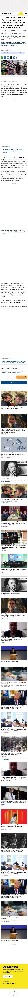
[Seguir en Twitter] (3, 983)
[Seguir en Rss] (15, 983)
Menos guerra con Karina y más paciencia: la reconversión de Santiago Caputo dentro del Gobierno (13, 547)
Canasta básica (9, 371)
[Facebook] (5, 57)
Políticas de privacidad (14, 993)
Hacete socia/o (20, 13)
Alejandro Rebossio (5, 574)
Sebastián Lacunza (5, 410)
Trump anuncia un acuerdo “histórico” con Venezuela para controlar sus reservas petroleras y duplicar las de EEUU (13, 707)
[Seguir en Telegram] (8, 983)
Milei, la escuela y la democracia (10, 661)
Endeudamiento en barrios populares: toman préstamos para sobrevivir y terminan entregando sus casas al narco (13, 753)
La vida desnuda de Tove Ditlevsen (10, 477)
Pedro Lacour (4, 550)
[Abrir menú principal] (26, 13)
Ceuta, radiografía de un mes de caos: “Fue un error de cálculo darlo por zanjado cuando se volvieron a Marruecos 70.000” (14, 729)
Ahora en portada (5, 481)
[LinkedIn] (14, 57)
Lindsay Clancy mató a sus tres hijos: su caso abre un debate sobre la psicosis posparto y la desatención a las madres (14, 454)
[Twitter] (11, 57)
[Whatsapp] (2, 57)
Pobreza (25, 371)
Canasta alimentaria (18, 371)
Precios (9, 372)
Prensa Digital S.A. (14, 991)
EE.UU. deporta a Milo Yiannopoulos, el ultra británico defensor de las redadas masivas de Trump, (13, 802)
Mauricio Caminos (4, 526)
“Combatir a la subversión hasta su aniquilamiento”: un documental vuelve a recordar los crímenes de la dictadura (12, 850)
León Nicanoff (4, 756)
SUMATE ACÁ (7, 976)
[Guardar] (17, 57)
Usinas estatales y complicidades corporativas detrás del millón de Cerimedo (14, 407)
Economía (3, 371)
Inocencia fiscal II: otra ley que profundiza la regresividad (13, 683)
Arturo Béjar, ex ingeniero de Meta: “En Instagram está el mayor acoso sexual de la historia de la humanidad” (13, 430)
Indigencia (4, 372)
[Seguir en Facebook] (5, 983)
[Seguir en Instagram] (10, 983)
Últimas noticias (5, 759)
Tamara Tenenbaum (5, 478)
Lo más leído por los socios (8, 389)
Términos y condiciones (14, 995)
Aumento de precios (16, 372)
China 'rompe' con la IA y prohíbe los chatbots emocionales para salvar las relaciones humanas (14, 826)
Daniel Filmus (4, 663)
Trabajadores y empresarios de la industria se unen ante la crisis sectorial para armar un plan (13, 571)
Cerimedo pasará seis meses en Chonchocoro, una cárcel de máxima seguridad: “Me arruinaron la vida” (13, 639)
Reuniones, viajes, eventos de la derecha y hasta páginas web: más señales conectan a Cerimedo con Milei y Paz (13, 523)
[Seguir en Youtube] (13, 983)
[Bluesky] (8, 57)
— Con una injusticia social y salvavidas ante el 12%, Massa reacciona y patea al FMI (13, 43)
